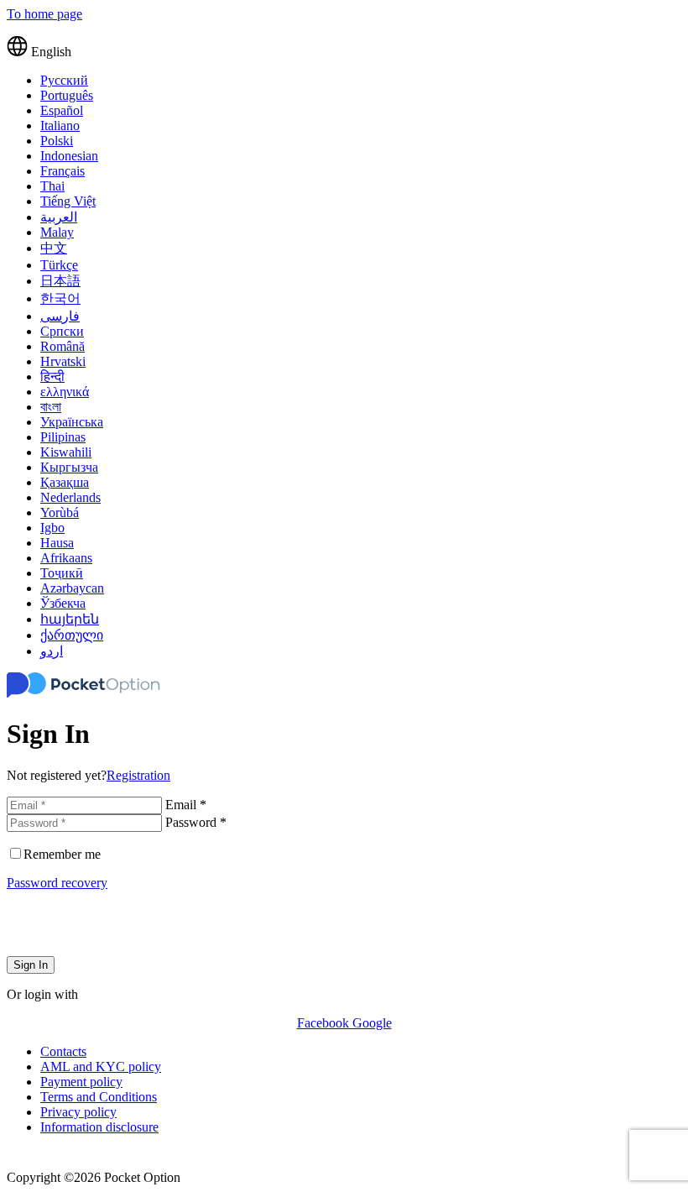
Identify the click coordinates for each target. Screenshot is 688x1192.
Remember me (62, 854)
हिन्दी (52, 376)
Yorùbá (59, 512)
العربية (58, 217)
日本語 (60, 281)
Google (372, 1023)
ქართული (71, 635)
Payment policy (81, 1081)
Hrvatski (63, 361)
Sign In (30, 965)
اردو (51, 651)
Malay (57, 232)
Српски (62, 331)
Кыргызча (69, 467)
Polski (56, 140)
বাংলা (50, 407)
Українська (71, 422)
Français (62, 171)
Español (61, 110)
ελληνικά (64, 391)
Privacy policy (78, 1112)
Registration (138, 775)
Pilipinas (63, 437)
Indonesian (69, 156)
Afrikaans (66, 558)
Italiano (60, 125)
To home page (44, 14)
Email (185, 804)
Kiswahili (65, 452)
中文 (53, 248)
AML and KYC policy (100, 1066)
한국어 (60, 298)
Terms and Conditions (98, 1097)
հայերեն (69, 619)
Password (196, 822)
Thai (52, 186)
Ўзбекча (63, 603)
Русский (64, 80)
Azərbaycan (72, 588)
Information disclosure (99, 1127)
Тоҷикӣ (61, 573)
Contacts (63, 1051)
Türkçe (59, 265)
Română (62, 346)
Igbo (52, 527)
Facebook (324, 1023)
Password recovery (57, 883)
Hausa (57, 543)
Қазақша (64, 482)
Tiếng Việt (68, 201)
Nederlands (70, 497)
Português (66, 95)
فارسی (60, 316)
